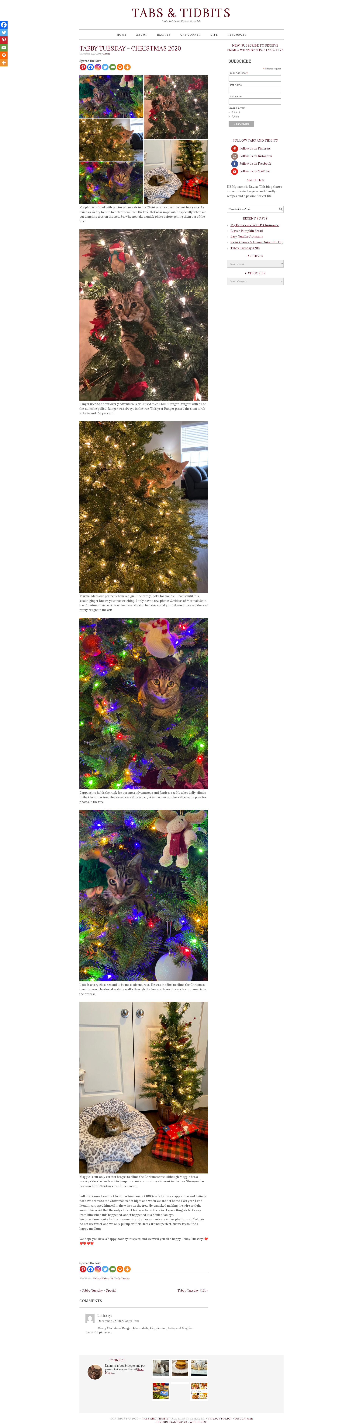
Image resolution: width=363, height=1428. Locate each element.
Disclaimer (244, 1418)
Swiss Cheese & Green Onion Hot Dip (256, 242)
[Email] (112, 67)
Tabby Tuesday (122, 1278)
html (237, 112)
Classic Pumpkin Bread (246, 231)
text (237, 116)
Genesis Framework (171, 1422)
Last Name (235, 96)
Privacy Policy (220, 1418)
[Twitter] (105, 67)
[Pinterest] (83, 67)
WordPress (199, 1422)
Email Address (238, 73)
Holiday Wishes (100, 1278)
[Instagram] (98, 67)
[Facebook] (90, 67)
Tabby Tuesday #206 (245, 248)
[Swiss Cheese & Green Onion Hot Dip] (161, 1398)
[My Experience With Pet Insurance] (161, 1375)
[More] (127, 67)
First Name (235, 84)
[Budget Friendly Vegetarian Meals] (199, 1398)
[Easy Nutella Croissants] (199, 1375)
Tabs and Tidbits (155, 1418)
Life (111, 1278)
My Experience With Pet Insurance (254, 225)
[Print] (120, 67)
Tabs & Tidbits (181, 13)
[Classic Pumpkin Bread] (180, 1375)
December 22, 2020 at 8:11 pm (118, 1321)
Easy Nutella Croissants (246, 236)
